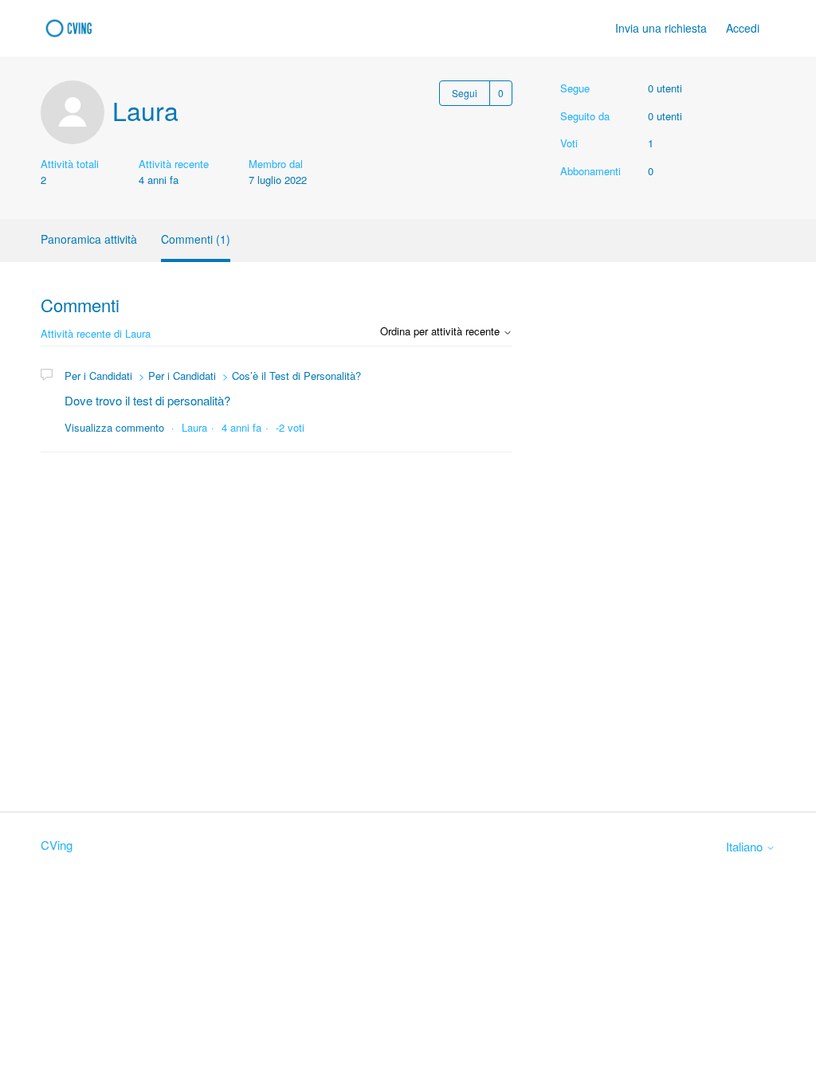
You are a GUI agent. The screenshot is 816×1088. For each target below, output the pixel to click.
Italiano (746, 846)
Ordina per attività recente (441, 331)
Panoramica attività (89, 239)
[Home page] (73, 28)
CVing (57, 844)
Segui (464, 93)
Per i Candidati (98, 375)
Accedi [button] (742, 28)
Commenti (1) (195, 239)
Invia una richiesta (661, 28)
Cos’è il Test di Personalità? (296, 375)
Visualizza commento (114, 427)
